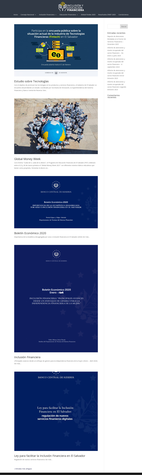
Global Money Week (27, 159)
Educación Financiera (68, 15)
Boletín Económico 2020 (30, 233)
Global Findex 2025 (88, 15)
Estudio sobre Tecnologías (31, 81)
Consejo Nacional (27, 15)
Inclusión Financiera (46, 15)
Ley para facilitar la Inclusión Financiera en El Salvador (49, 456)
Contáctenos (123, 15)
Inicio (16, 15)
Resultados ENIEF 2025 (107, 15)
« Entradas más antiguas (23, 469)
